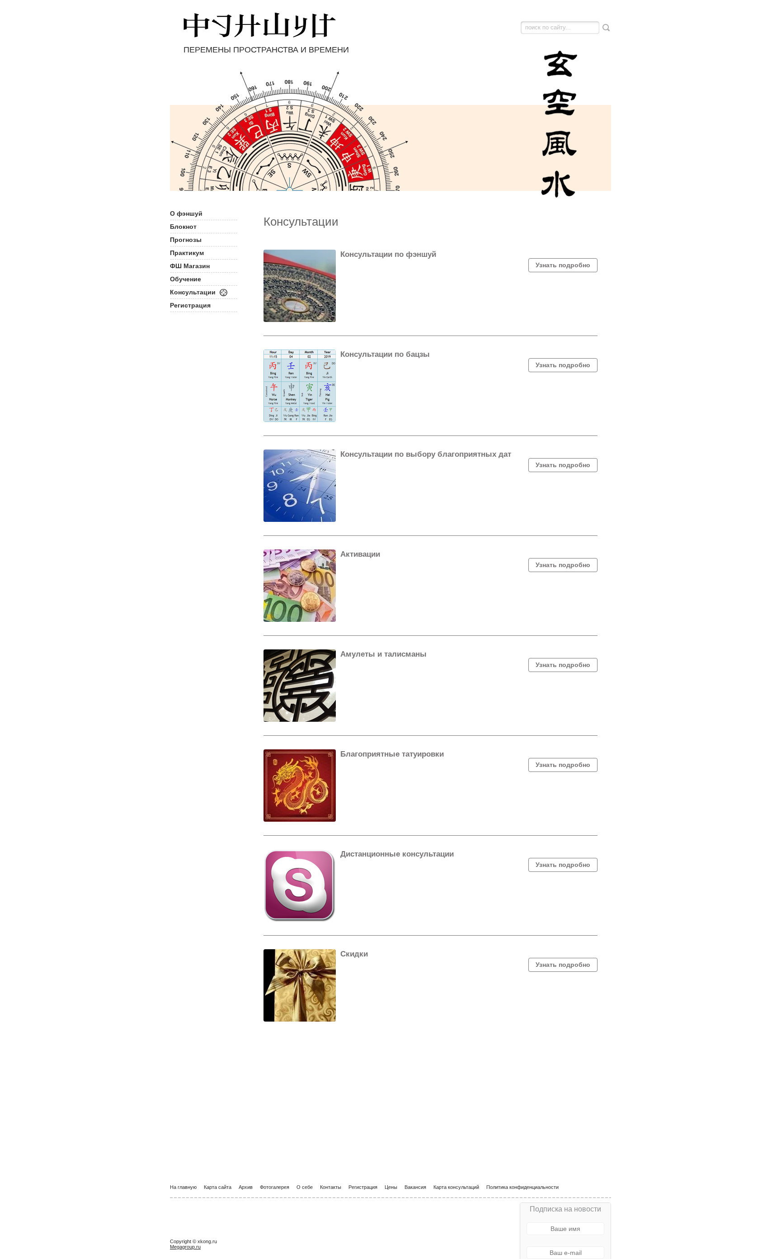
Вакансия (415, 1187)
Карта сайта (217, 1187)
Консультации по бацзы (385, 354)
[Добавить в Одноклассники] (247, 1228)
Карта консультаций (456, 1187)
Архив (246, 1187)
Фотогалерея (274, 1187)
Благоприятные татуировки (392, 754)
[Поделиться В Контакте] (230, 1228)
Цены (391, 1187)
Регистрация (190, 305)
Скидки (354, 954)
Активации (360, 554)
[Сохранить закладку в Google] (300, 1228)
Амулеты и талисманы (383, 654)
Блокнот (183, 226)
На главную (183, 1187)
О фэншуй (186, 213)
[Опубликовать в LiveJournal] (212, 1228)
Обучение (185, 279)
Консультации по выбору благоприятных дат (425, 454)
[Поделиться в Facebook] (195, 1228)
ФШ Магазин (190, 266)
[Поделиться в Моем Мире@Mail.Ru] (265, 1228)
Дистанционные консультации (397, 854)
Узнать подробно (563, 265)
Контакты (330, 1187)
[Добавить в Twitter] (177, 1228)
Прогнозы (186, 239)
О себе (304, 1187)
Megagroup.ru (185, 1247)
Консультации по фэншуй (388, 254)
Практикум (187, 252)
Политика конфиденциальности (522, 1187)
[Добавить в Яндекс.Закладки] (283, 1228)
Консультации (193, 292)
